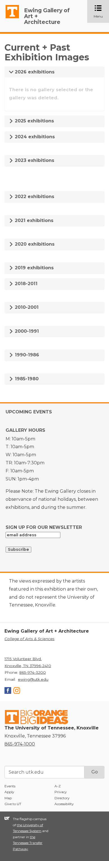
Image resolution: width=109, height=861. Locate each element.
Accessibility (64, 804)
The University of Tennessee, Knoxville (10, 18)
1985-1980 (26, 378)
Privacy (60, 792)
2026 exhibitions (33, 72)
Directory (62, 798)
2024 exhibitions (34, 136)
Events (9, 786)
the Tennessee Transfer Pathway (27, 843)
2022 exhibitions (33, 196)
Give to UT (12, 804)
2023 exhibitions (33, 160)
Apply (9, 792)
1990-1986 (26, 354)
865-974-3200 (32, 672)
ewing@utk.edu (33, 679)
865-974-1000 (19, 744)
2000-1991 (26, 331)
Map (8, 798)
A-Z (57, 786)
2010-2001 (26, 307)
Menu (101, 11)
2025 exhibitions (33, 121)
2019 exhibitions (33, 267)
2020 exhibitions (33, 244)
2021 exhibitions (33, 220)
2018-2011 (25, 283)
